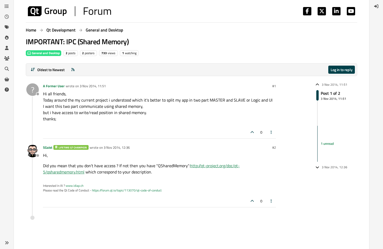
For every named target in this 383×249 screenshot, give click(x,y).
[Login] (376, 6)
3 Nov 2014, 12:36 (117, 147)
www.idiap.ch (74, 185)
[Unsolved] (6, 89)
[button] (6, 243)
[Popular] (6, 37)
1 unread (327, 143)
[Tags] (6, 27)
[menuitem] (376, 6)
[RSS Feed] (73, 70)
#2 (274, 147)
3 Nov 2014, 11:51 (93, 86)
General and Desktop (45, 53)
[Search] (6, 69)
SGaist (47, 147)
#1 (274, 86)
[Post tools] (271, 132)
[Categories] (6, 6)
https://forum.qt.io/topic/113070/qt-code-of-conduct (127, 190)
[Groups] (6, 58)
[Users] (6, 48)
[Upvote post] (252, 132)
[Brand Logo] (69, 11)
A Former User (54, 86)
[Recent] (6, 17)
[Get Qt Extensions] (6, 79)
